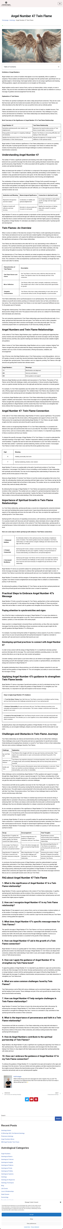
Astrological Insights (7, 1162)
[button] (60, 1202)
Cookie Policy (27, 1227)
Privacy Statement (35, 1227)
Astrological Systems (7, 1174)
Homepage (5, 20)
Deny (31, 1219)
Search (3, 1115)
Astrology (12, 20)
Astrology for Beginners (8, 1179)
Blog (2, 1185)
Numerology (4, 1197)
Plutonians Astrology (7, 1136)
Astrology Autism (6, 1130)
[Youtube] (31, 1099)
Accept (31, 1214)
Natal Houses (5, 1194)
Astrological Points (6, 1168)
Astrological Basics (6, 1156)
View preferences (31, 1223)
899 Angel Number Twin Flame (10, 1142)
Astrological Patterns (7, 1165)
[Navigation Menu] (60, 3)
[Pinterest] (36, 1099)
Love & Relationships (7, 1191)
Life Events (4, 1188)
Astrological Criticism (7, 1159)
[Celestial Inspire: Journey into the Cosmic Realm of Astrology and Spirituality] (6, 3)
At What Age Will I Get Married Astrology (13, 1133)
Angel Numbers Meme (7, 1139)
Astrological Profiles (7, 1171)
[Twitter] (27, 1099)
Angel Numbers (5, 1153)
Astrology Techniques (7, 1182)
